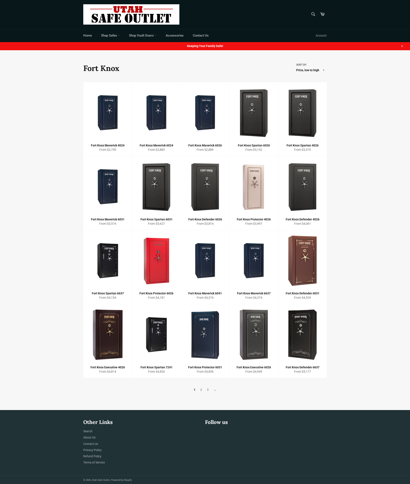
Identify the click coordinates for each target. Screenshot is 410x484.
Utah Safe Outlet (101, 480)
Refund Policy (92, 456)
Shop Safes (109, 35)
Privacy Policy (92, 450)
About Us (89, 437)
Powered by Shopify (121, 480)
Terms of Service (94, 462)
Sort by (301, 64)
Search (87, 431)
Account (321, 35)
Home (87, 35)
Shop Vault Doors (142, 35)
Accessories (175, 35)
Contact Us (201, 35)
